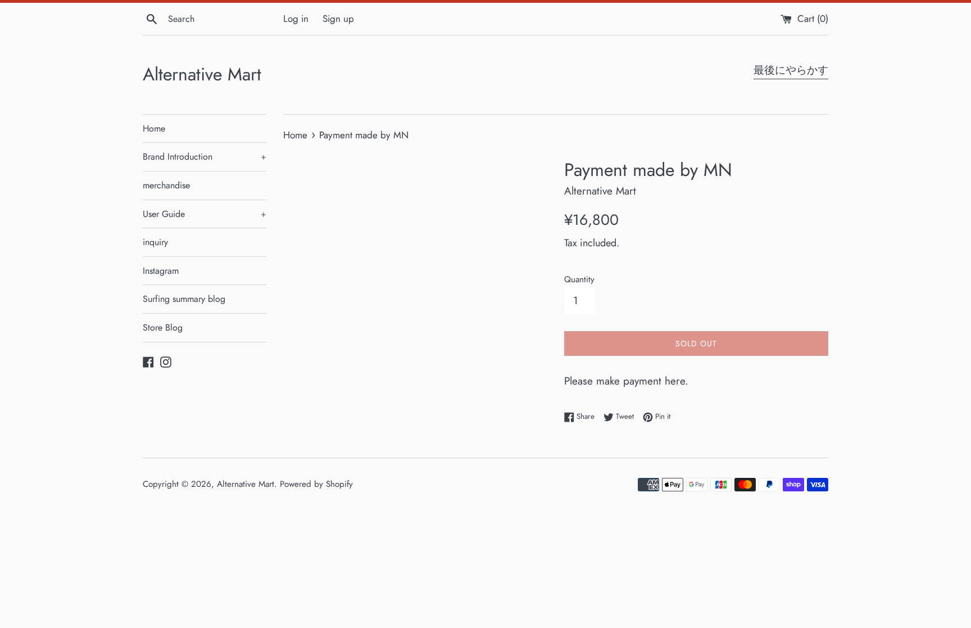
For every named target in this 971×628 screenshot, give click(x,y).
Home (154, 128)
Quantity (579, 279)
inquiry (155, 242)
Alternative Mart (202, 74)
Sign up (338, 18)
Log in (295, 18)
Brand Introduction (204, 156)
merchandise (166, 185)
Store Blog (163, 327)
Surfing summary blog (184, 298)
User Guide (204, 213)
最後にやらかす (791, 70)
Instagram (161, 270)
